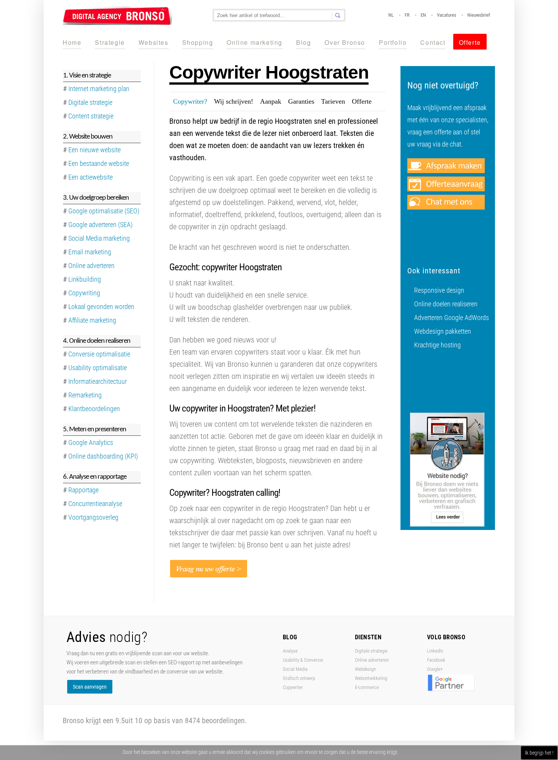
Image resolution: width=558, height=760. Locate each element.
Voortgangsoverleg (93, 517)
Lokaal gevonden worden (101, 307)
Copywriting (84, 293)
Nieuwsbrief (478, 15)
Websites (154, 42)
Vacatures (446, 15)
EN (423, 15)
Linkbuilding (84, 279)
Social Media (295, 669)
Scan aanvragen (90, 687)
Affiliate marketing (92, 320)
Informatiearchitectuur (97, 381)
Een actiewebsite (90, 177)
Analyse (290, 651)
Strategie (110, 42)
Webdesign (365, 669)
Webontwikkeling (371, 678)
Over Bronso (345, 42)
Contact (432, 42)
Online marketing (254, 42)
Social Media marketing (99, 238)
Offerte (470, 42)
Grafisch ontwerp (299, 678)
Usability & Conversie (303, 660)
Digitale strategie (371, 651)
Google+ (435, 669)
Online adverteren (91, 266)
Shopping (197, 42)
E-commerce (367, 687)
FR (407, 15)
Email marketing (89, 252)
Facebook (436, 660)
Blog (303, 42)
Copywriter (293, 687)
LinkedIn (435, 651)
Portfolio (393, 42)
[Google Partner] (451, 690)
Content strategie (90, 116)
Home (72, 42)
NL (391, 15)
